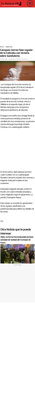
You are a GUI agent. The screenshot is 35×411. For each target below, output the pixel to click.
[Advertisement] (17, 25)
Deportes (9, 47)
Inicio (2, 47)
